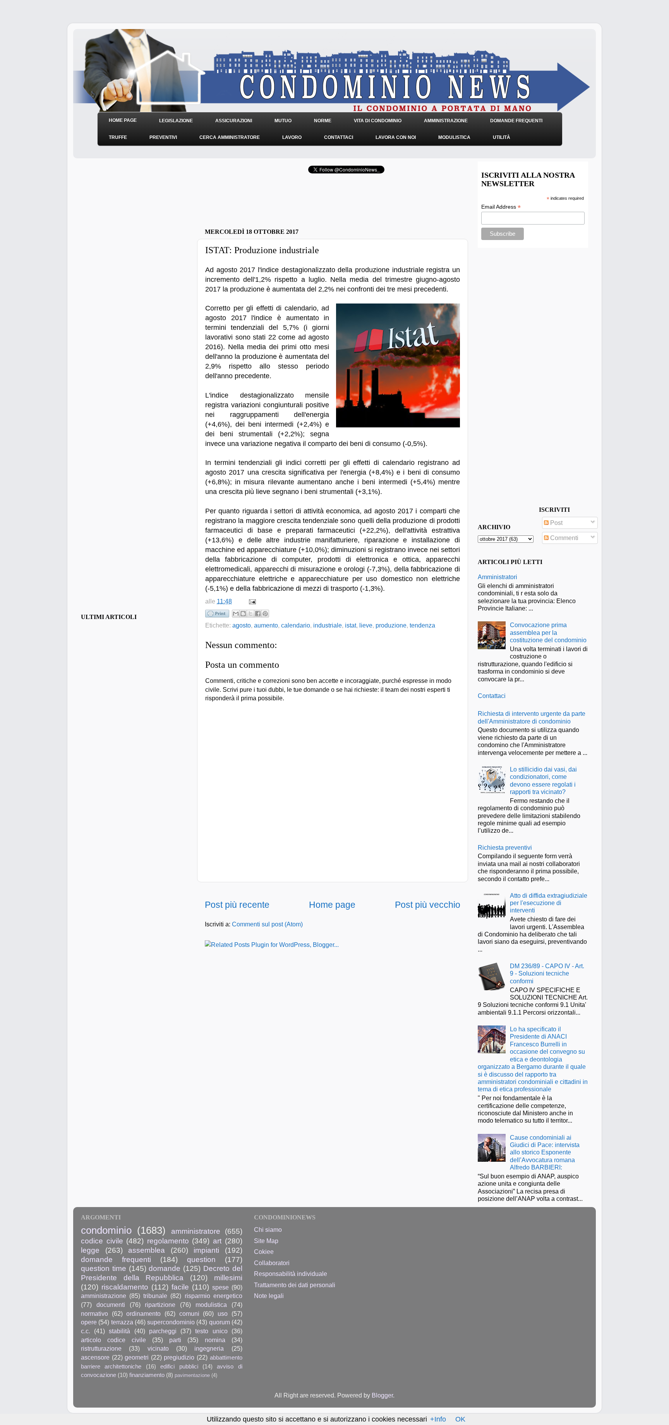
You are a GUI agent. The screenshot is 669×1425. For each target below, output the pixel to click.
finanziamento (147, 1375)
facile (180, 1287)
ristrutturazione (101, 1348)
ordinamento (143, 1313)
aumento (266, 625)
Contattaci (338, 137)
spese (220, 1287)
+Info (438, 1419)
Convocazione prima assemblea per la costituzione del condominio (548, 632)
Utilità (501, 137)
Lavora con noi (396, 137)
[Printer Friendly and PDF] (217, 615)
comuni (189, 1313)
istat (350, 625)
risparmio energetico (213, 1295)
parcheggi (163, 1330)
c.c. (85, 1330)
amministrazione (103, 1295)
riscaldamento (124, 1287)
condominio (106, 1230)
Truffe (118, 137)
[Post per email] (251, 601)
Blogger (382, 1395)
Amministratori (497, 576)
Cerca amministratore (229, 137)
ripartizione (160, 1304)
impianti (206, 1250)
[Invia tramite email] (236, 613)
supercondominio (171, 1322)
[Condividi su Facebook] (258, 613)
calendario (295, 625)
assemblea (146, 1250)
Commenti (563, 537)
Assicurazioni (233, 120)
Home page (332, 905)
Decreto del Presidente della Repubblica (161, 1273)
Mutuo (283, 120)
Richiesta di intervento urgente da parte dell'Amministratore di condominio (531, 717)
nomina (215, 1339)
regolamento (168, 1240)
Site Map (266, 1240)
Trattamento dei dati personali (294, 1284)
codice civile (102, 1240)
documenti (110, 1304)
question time (103, 1268)
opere (89, 1322)
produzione (391, 625)
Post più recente (237, 905)
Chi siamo (268, 1229)
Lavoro (292, 137)
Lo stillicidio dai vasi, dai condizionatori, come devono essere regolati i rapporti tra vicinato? (543, 780)
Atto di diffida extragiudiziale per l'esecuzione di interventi (548, 903)
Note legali (269, 1295)
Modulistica (454, 137)
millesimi (228, 1277)
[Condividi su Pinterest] (265, 613)
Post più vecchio (427, 905)
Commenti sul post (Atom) (267, 924)
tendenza (422, 625)
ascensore (95, 1357)
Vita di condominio (377, 120)
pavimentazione (192, 1375)
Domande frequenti (516, 120)
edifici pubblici (179, 1366)
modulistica (211, 1304)
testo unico (211, 1330)
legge (90, 1250)
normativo (94, 1313)
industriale (327, 625)
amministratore (195, 1231)
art (217, 1240)
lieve (365, 625)
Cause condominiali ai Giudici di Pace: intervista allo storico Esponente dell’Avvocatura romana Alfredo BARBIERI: (545, 1152)
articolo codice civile (113, 1339)
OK (460, 1419)
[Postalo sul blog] (243, 613)
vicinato (158, 1348)
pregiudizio (179, 1357)
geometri (137, 1357)
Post (556, 522)
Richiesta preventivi (505, 847)
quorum (219, 1322)
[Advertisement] (295, 203)
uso (223, 1313)
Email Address (501, 207)
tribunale (155, 1295)
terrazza (122, 1322)
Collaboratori (272, 1262)
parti (175, 1339)
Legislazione (176, 120)
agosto (241, 625)
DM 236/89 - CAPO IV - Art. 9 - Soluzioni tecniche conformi (547, 973)
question (201, 1259)
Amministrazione (446, 120)
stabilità (119, 1330)
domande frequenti (116, 1259)
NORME (322, 120)
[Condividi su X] (250, 613)
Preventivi (163, 137)
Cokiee (264, 1251)
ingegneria (209, 1348)
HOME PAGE (123, 120)
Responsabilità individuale (290, 1273)
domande (164, 1268)
